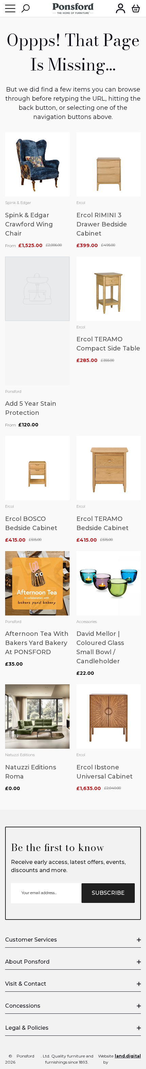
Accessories (86, 621)
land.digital (128, 1055)
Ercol (80, 202)
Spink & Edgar (18, 202)
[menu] (10, 8)
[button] (25, 8)
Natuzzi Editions (20, 754)
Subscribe (108, 893)
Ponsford (13, 391)
